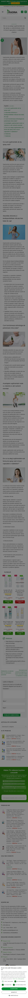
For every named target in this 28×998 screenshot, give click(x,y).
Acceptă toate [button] (14, 988)
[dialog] (14, 982)
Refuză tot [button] (14, 992)
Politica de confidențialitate (18, 978)
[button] (14, 995)
